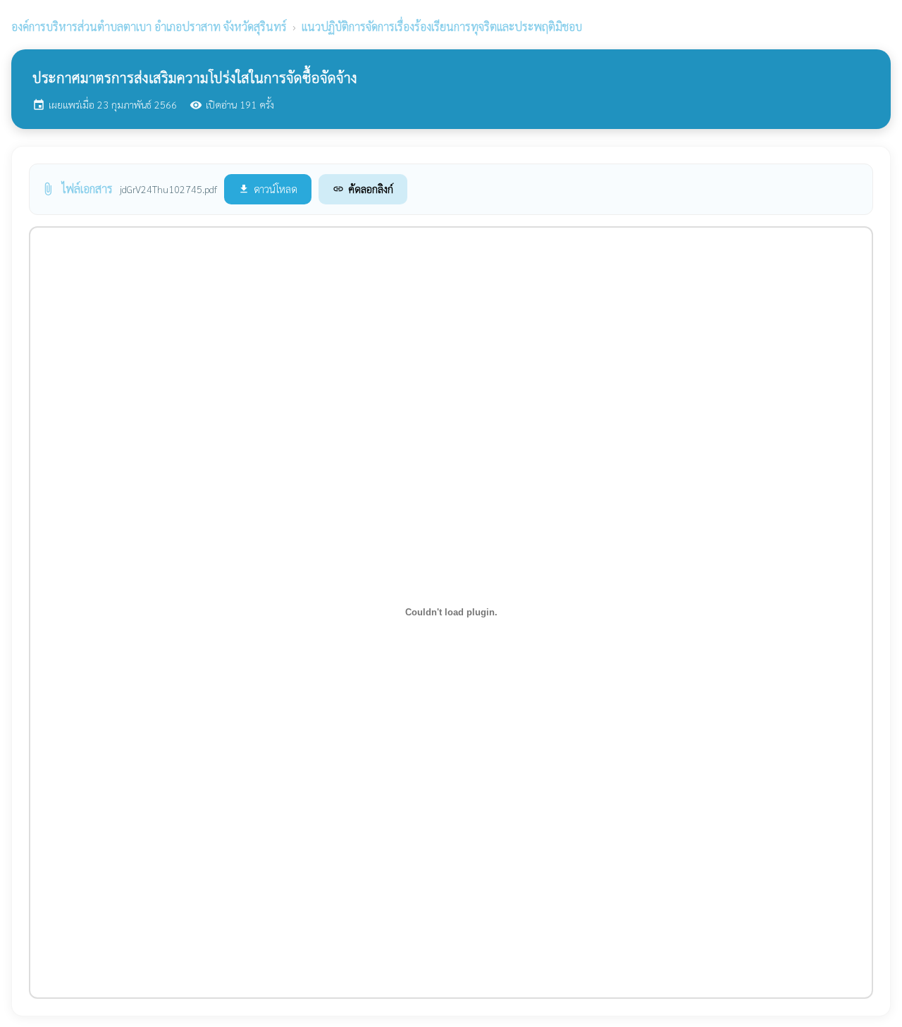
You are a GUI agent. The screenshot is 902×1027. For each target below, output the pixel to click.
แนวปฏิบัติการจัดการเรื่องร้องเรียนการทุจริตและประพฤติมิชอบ (442, 26)
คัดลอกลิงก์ (363, 188)
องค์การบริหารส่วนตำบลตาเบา (149, 26)
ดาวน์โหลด (267, 188)
